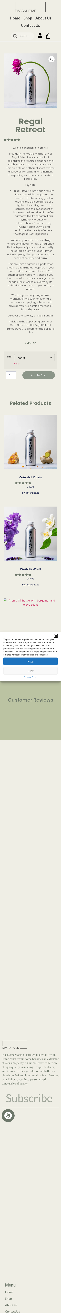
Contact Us (30, 25)
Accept (30, 661)
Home (15, 18)
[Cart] (48, 36)
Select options (30, 492)
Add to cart (38, 375)
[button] (56, 636)
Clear (16, 363)
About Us (43, 18)
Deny (31, 670)
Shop (28, 18)
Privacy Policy (30, 677)
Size (9, 356)
